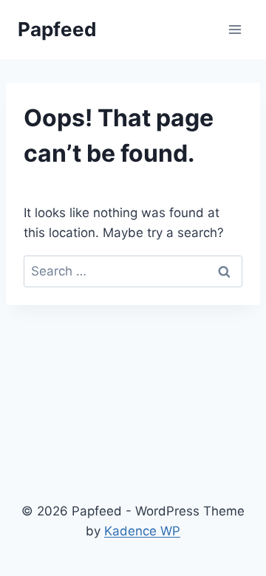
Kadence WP (142, 531)
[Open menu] (234, 29)
